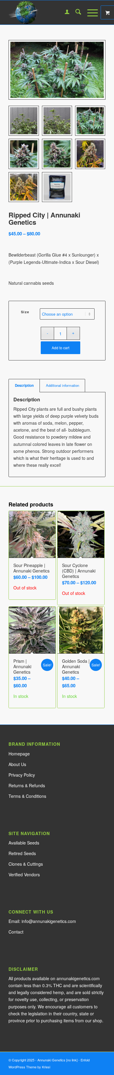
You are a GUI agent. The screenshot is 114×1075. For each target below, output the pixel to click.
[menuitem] (64, 12)
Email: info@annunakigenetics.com (42, 921)
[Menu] (89, 12)
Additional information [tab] (62, 385)
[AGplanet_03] (47, 12)
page (19, 754)
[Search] (75, 12)
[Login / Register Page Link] (64, 12)
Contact (16, 932)
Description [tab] (24, 385)
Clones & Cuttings (26, 864)
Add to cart (60, 347)
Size (25, 312)
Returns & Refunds (27, 785)
